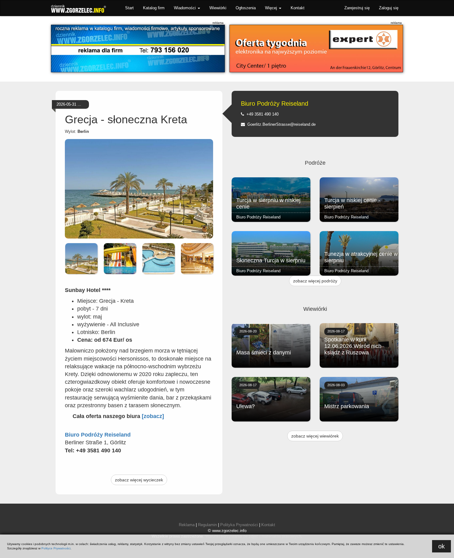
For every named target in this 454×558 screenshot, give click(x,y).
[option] (81, 258)
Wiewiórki (217, 8)
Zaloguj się (388, 8)
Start (129, 8)
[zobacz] (153, 416)
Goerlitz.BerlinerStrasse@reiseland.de (280, 124)
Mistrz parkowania (346, 406)
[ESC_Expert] (316, 48)
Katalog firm (154, 8)
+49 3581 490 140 (261, 114)
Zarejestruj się (357, 8)
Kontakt (298, 8)
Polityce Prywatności (55, 548)
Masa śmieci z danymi (263, 352)
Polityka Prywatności (239, 524)
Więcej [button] (271, 8)
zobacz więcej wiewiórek (315, 435)
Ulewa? (245, 406)
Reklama (187, 524)
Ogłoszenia (246, 8)
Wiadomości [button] (185, 8)
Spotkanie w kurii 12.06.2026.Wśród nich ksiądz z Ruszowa (352, 346)
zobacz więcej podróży (315, 280)
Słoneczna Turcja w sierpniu (270, 260)
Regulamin (207, 524)
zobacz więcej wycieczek (139, 479)
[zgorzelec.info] (138, 48)
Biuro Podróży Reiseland (274, 103)
